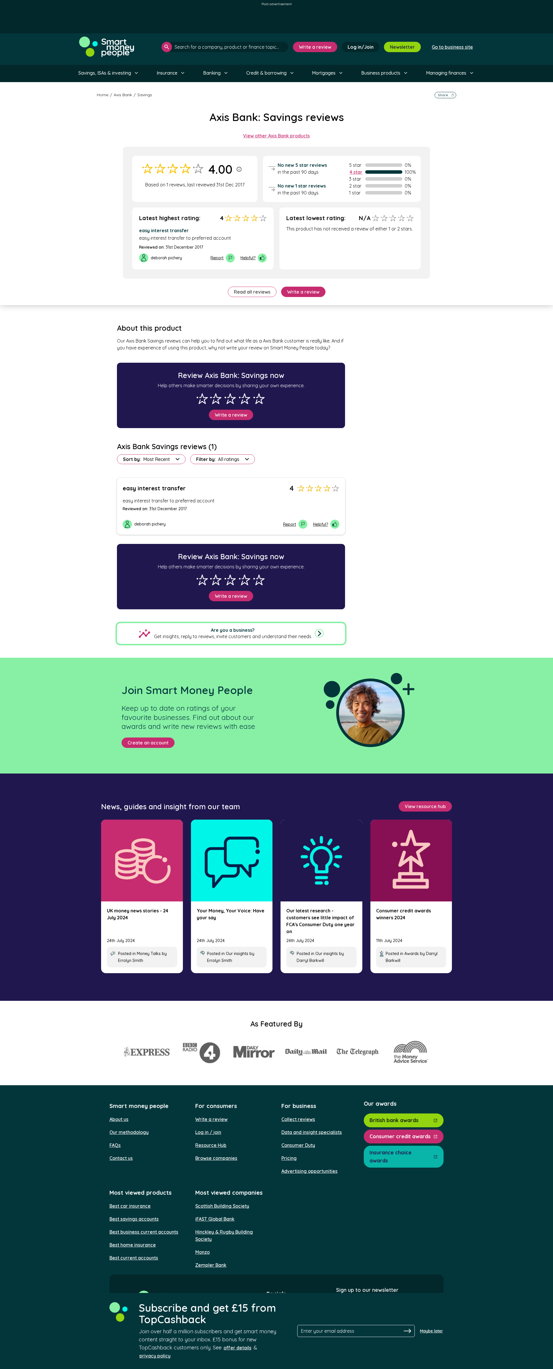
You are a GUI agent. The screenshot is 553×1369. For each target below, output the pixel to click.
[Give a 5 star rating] (259, 398)
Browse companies (216, 1158)
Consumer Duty (298, 1145)
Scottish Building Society (222, 1206)
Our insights (237, 953)
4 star (356, 172)
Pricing (289, 1158)
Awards (411, 953)
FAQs (115, 1145)
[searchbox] (225, 47)
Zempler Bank (210, 1265)
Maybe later (431, 1331)
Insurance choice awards (391, 1156)
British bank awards (394, 1120)
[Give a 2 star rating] (216, 398)
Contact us (121, 1158)
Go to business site (452, 47)
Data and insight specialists (311, 1132)
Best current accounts (133, 1258)
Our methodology (129, 1132)
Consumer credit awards (400, 1136)
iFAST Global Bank (214, 1219)
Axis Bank (123, 94)
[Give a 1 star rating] (202, 398)
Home (102, 94)
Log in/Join (361, 47)
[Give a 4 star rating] (244, 398)
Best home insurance (132, 1245)
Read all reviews (252, 292)
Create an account (148, 743)
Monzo (202, 1252)
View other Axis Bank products (276, 136)
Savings (144, 94)
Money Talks (149, 953)
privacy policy (155, 1356)
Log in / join (208, 1132)
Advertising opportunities (309, 1171)
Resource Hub (210, 1145)
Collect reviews (298, 1119)
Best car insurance (130, 1206)
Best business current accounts (143, 1232)
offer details (237, 1348)
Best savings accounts (134, 1219)
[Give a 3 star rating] (230, 398)
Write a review (315, 47)
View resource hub (425, 806)
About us (118, 1119)
